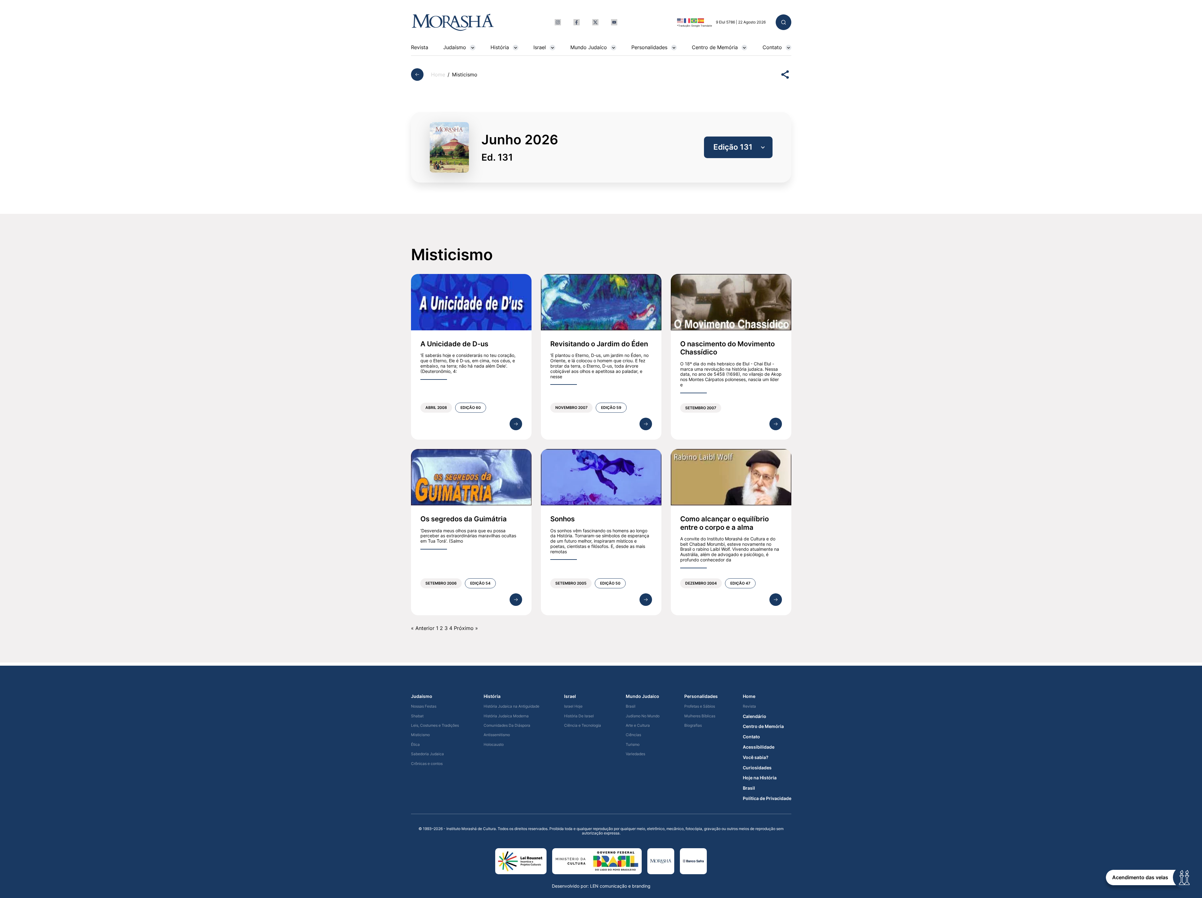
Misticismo (420, 735)
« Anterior (422, 628)
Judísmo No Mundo (643, 716)
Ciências (633, 735)
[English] (680, 20)
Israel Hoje (573, 706)
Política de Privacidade (767, 798)
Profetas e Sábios (699, 706)
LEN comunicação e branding (620, 886)
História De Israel (579, 716)
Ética (415, 744)
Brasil (630, 706)
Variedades (635, 754)
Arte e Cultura (638, 725)
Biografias (693, 725)
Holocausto (494, 744)
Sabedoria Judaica (427, 754)
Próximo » (466, 628)
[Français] (687, 20)
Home (438, 75)
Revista (419, 47)
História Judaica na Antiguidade (511, 706)
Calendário (754, 716)
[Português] (694, 20)
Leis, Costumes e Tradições (435, 725)
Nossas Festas (423, 706)
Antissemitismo (497, 735)
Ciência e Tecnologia (582, 725)
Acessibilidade (758, 747)
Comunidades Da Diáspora (507, 725)
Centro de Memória (715, 47)
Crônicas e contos (427, 763)
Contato (772, 47)
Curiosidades (757, 767)
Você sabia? (755, 757)
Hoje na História (760, 777)
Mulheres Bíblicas (699, 716)
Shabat (417, 716)
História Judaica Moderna (506, 716)
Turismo (633, 744)
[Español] (701, 20)
